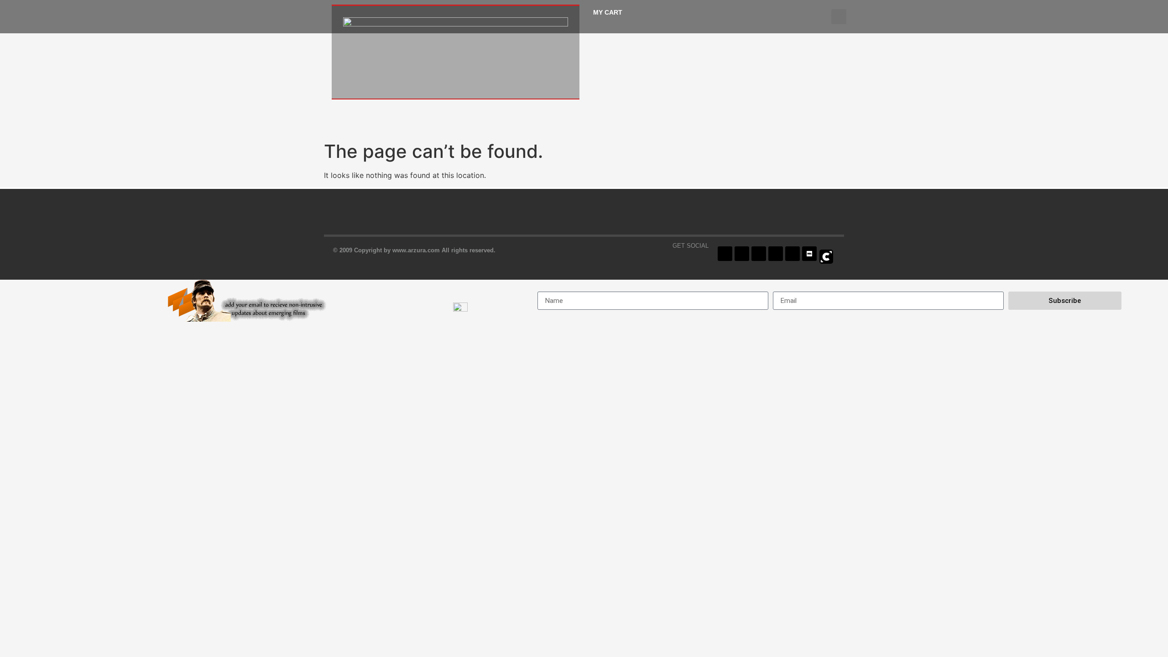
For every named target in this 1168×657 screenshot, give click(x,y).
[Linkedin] (792, 253)
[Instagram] (758, 253)
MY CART (607, 12)
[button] (838, 16)
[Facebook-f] (725, 253)
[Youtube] (775, 253)
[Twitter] (742, 253)
